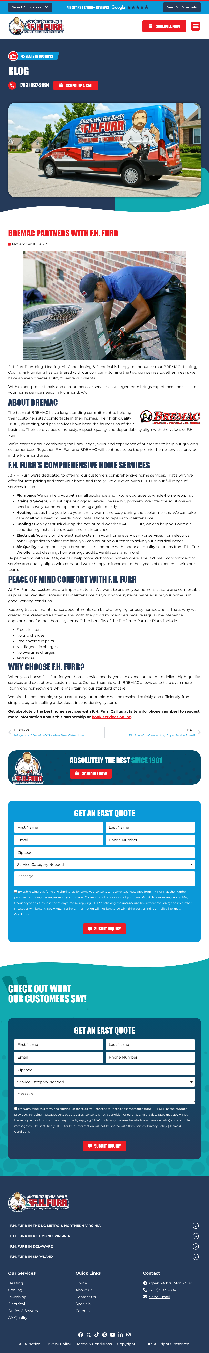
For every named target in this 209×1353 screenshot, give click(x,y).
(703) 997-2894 (34, 85)
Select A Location (26, 7)
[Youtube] (112, 1334)
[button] (195, 26)
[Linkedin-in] (120, 1334)
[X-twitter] (88, 1334)
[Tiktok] (96, 1334)
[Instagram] (128, 1334)
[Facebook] (80, 1334)
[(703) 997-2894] (12, 85)
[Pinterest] (104, 1334)
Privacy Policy (157, 908)
